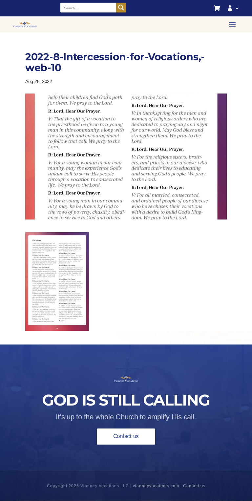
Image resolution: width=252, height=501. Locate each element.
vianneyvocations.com (156, 486)
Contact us (126, 436)
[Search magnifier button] (121, 7)
